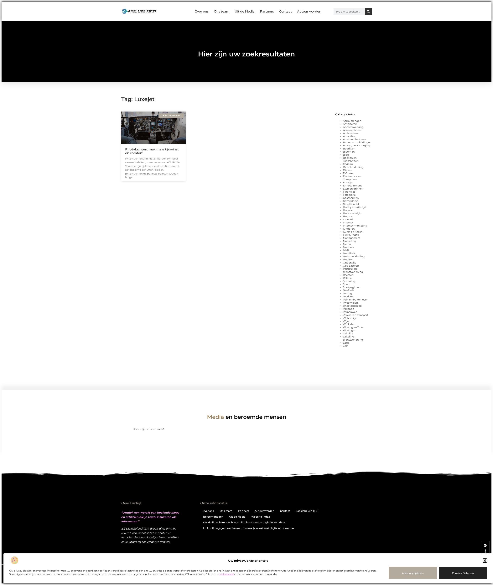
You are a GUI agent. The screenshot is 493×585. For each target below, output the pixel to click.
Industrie (348, 219)
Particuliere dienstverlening (353, 270)
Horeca (347, 210)
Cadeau (348, 163)
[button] (485, 560)
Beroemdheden (213, 516)
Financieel (349, 191)
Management (351, 237)
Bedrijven (349, 148)
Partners (267, 11)
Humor (347, 216)
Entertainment (352, 185)
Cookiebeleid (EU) (307, 510)
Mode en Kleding (354, 256)
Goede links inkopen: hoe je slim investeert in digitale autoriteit (244, 522)
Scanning (349, 281)
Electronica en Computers (352, 178)
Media (347, 244)
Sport (346, 284)
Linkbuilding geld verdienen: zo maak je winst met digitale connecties (248, 528)
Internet (348, 222)
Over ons (202, 11)
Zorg (346, 342)
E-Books (348, 173)
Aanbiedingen (352, 120)
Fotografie (349, 194)
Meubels (348, 247)
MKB (346, 250)
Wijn (346, 321)
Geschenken (351, 197)
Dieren (347, 170)
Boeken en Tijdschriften (351, 159)
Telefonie (348, 290)
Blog (346, 154)
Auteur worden (309, 11)
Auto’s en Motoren (354, 139)
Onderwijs (349, 262)
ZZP (345, 345)
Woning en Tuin (353, 327)
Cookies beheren (463, 573)
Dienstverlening (353, 167)
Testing (347, 293)
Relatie (347, 277)
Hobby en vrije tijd (354, 207)
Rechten (348, 274)
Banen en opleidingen (357, 142)
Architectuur (351, 133)
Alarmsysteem (352, 130)
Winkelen (349, 324)
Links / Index (351, 234)
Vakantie (348, 308)
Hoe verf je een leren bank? (148, 429)
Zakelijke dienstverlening (353, 338)
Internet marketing (355, 225)
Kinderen (349, 228)
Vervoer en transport (355, 314)
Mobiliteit (349, 253)
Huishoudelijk (352, 213)
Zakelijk (348, 333)
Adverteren (350, 123)
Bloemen (349, 151)
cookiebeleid (226, 574)
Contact (285, 11)
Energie (348, 182)
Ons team (221, 11)
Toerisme (348, 296)
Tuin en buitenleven (355, 299)
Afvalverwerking (353, 126)
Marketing (349, 241)
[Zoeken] (368, 11)
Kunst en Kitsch (352, 231)
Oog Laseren (351, 265)
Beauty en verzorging (356, 145)
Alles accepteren (413, 573)
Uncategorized (352, 305)
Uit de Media (245, 11)
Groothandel (351, 204)
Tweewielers (350, 302)
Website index (260, 516)
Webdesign (350, 318)
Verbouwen (350, 311)
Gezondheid (351, 200)
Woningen (349, 330)
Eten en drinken (353, 188)
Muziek (347, 259)
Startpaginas (351, 287)
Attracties (349, 136)
